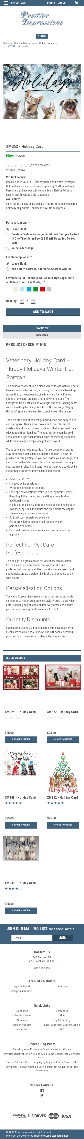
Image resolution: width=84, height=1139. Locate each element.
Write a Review (15, 169)
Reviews (42, 335)
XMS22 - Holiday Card (62, 712)
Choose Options (21, 739)
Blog (62, 1015)
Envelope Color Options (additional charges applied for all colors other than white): (40, 280)
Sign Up (61, 2)
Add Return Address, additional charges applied (41, 268)
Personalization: (18, 222)
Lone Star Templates (57, 1135)
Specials (22, 1020)
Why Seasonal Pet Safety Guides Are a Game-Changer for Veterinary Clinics (42, 1056)
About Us (22, 1029)
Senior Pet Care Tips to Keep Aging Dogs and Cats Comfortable (42, 1062)
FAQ (62, 1029)
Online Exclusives (48, 43)
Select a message (22, 248)
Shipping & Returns (21, 991)
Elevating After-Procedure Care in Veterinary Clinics (42, 1049)
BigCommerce (25, 1135)
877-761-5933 (18, 3)
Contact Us (62, 1011)
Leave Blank (19, 229)
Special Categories (24, 43)
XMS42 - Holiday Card (62, 797)
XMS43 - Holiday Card (20, 883)
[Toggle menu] (5, 5)
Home (6, 43)
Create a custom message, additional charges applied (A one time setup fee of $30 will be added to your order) (45, 238)
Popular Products (22, 1024)
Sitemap (62, 986)
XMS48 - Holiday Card (20, 797)
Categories (22, 1011)
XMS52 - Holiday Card (19, 46)
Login (50, 2)
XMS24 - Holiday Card (20, 712)
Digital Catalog (62, 1020)
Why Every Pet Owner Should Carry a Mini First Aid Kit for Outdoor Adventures (42, 1068)
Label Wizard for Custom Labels (62, 1024)
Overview (42, 328)
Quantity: (11, 301)
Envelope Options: (19, 257)
